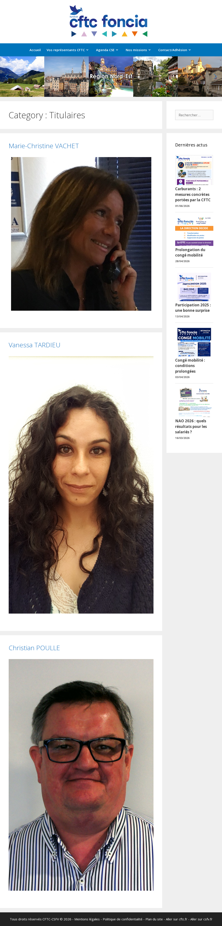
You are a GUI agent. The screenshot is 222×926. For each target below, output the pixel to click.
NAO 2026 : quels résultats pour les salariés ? (191, 426)
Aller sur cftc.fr (176, 919)
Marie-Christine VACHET (44, 145)
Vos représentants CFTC (66, 50)
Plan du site (154, 919)
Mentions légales (87, 919)
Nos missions (136, 50)
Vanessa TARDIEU (34, 344)
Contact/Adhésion (172, 50)
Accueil (35, 50)
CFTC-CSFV (50, 919)
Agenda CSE (105, 50)
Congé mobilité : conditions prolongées (190, 366)
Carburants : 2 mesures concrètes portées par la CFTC (193, 194)
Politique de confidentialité (122, 919)
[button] (6, 76)
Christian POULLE (34, 647)
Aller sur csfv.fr (201, 919)
